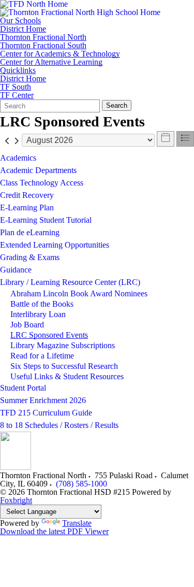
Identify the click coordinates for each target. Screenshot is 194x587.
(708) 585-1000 (81, 483)
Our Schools (20, 21)
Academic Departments (38, 170)
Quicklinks (18, 70)
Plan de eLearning (29, 232)
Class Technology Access (41, 182)
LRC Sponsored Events (49, 335)
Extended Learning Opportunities (54, 244)
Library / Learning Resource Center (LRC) (70, 282)
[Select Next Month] (16, 140)
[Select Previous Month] (7, 140)
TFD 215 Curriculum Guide (46, 412)
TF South (15, 87)
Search (116, 105)
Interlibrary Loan (38, 314)
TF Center (17, 95)
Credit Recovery (27, 195)
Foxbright (16, 500)
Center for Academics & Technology (60, 54)
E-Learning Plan (27, 207)
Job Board (27, 324)
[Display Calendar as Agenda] (185, 139)
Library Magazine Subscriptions (62, 345)
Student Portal (23, 387)
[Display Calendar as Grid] (165, 139)
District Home (23, 29)
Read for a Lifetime (42, 355)
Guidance (16, 269)
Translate (77, 523)
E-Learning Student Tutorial (46, 220)
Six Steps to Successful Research (64, 366)
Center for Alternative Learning (51, 62)
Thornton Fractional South (43, 45)
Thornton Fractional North (43, 37)
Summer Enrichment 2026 (43, 400)
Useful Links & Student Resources (67, 376)
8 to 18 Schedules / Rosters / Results (59, 425)
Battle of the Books (41, 303)
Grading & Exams (29, 257)
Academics (18, 157)
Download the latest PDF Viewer (54, 531)
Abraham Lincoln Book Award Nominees (78, 293)
